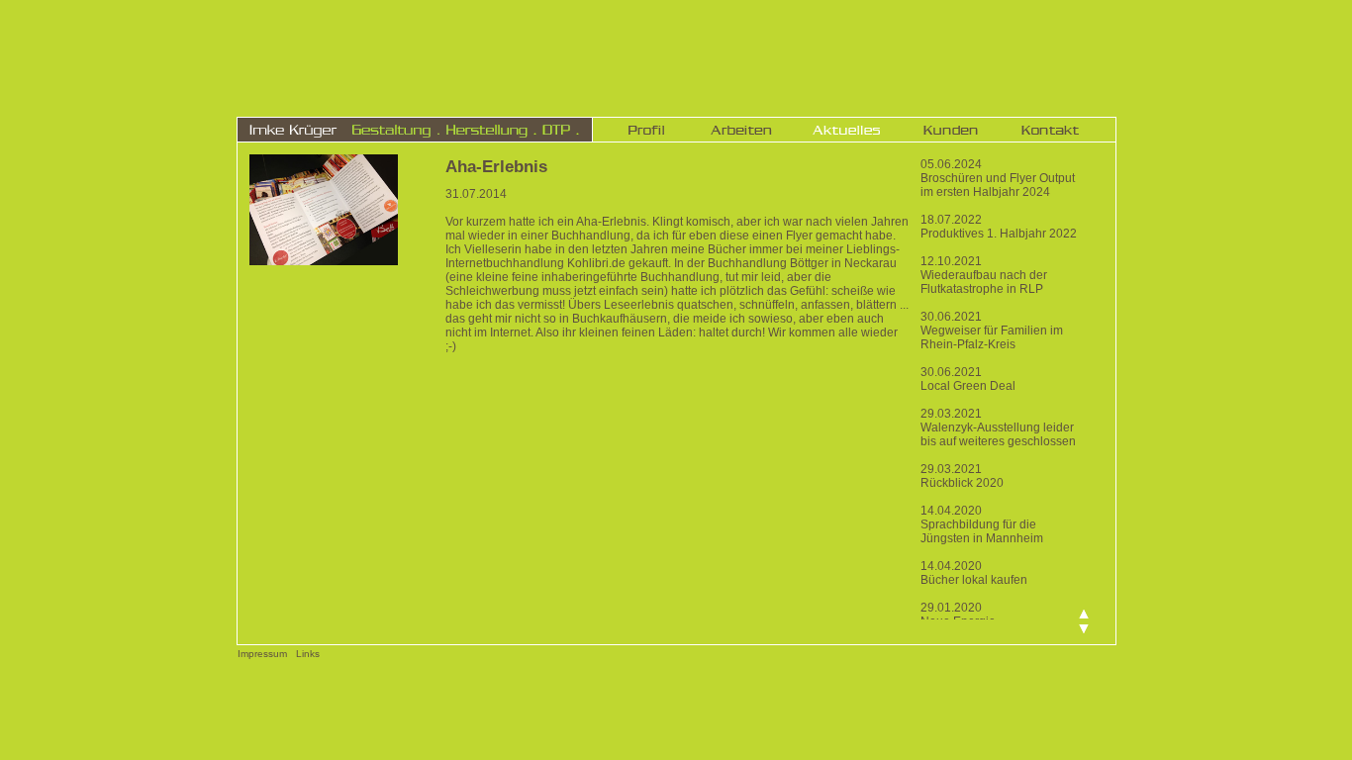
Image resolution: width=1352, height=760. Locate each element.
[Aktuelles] (846, 130)
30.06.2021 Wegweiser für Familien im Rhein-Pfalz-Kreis (991, 330)
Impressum (262, 653)
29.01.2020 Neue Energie (958, 614)
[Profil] (647, 130)
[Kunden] (951, 130)
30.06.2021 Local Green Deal (967, 379)
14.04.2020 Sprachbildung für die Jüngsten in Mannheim (981, 524)
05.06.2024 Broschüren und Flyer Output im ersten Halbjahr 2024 (997, 178)
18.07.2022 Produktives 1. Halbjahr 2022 (998, 226)
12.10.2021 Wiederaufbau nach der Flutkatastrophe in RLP (983, 275)
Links (308, 653)
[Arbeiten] (741, 130)
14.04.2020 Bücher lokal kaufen (973, 573)
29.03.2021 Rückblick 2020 (962, 476)
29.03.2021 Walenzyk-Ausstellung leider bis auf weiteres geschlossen (998, 427)
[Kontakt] (1050, 130)
